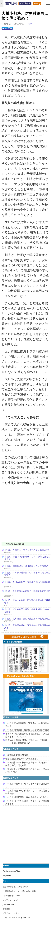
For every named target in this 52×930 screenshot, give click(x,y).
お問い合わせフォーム (12, 896)
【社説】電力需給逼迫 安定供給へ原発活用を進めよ (27, 626)
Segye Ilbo (7, 875)
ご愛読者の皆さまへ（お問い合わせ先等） (20, 891)
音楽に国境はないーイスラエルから (22, 759)
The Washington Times (12, 871)
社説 (29, 24)
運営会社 (6, 909)
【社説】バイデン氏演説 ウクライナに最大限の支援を (27, 573)
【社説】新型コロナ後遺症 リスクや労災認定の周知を (27, 557)
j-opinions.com (8, 905)
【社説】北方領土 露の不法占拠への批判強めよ (27, 618)
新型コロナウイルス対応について (16, 887)
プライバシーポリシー (12, 913)
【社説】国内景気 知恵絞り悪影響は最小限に (27, 730)
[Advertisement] (26, 515)
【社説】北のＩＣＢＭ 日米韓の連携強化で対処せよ (27, 601)
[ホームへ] (18, 4)
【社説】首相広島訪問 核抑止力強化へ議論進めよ (27, 583)
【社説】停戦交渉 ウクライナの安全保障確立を (27, 550)
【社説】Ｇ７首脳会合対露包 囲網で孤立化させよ (27, 592)
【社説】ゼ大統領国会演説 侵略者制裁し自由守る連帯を (27, 610)
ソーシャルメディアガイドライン (16, 918)
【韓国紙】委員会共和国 (16, 755)
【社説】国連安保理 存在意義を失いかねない (26, 566)
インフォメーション (11, 900)
